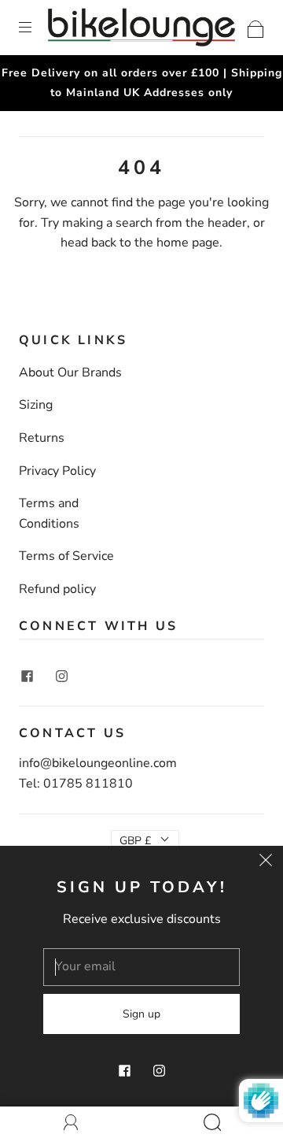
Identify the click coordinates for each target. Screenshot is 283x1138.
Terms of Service (66, 556)
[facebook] (26, 675)
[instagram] (61, 675)
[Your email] (141, 967)
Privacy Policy (57, 471)
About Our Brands (70, 372)
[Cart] (256, 26)
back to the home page (155, 242)
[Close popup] (265, 863)
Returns (41, 438)
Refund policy (57, 589)
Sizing (36, 404)
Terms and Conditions (49, 513)
